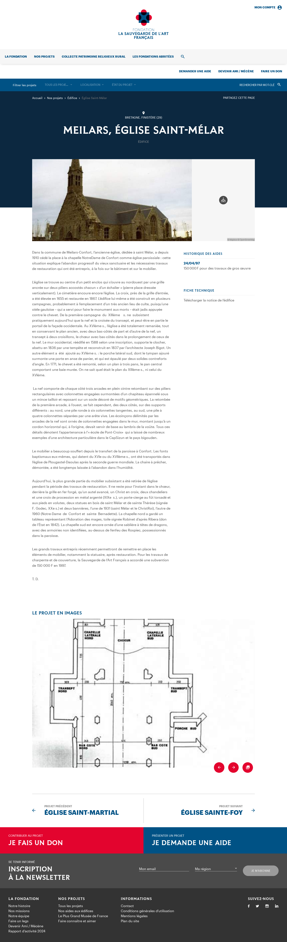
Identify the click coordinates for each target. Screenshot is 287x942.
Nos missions (19, 911)
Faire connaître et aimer (77, 921)
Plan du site (130, 921)
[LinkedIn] (277, 906)
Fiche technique (199, 290)
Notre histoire (19, 906)
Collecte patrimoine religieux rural (93, 56)
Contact (127, 906)
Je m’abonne (260, 870)
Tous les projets (70, 906)
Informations (136, 899)
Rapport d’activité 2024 (26, 931)
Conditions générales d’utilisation (147, 911)
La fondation (16, 56)
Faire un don (271, 71)
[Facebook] (249, 906)
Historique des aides (203, 254)
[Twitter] (257, 906)
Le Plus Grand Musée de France (83, 916)
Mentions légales (134, 916)
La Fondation (23, 899)
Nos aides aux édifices (75, 911)
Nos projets (44, 56)
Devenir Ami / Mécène (236, 71)
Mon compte (264, 7)
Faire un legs (18, 921)
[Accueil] (143, 24)
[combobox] (58, 85)
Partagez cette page (239, 97)
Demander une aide (195, 71)
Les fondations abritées (153, 56)
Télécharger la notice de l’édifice (209, 300)
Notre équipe (18, 916)
